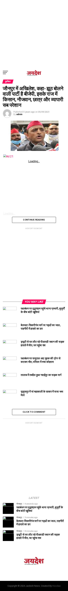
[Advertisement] (34, 34)
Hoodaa (56, 586)
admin (19, 114)
